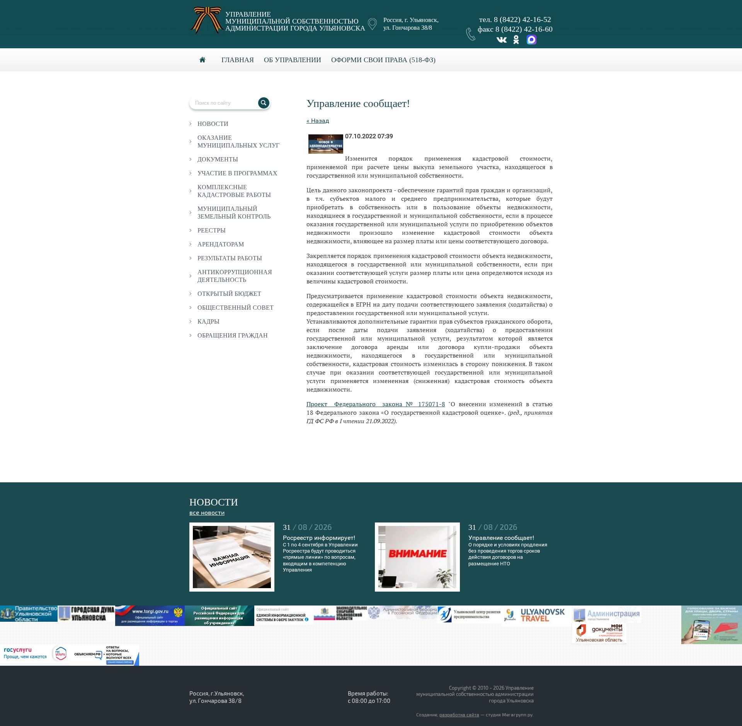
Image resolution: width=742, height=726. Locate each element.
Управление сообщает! (501, 537)
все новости (207, 513)
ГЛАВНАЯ (237, 60)
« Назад (317, 120)
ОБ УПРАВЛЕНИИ (292, 60)
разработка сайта (459, 715)
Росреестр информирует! (319, 537)
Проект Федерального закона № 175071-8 (375, 404)
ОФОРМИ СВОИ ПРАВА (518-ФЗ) (383, 60)
